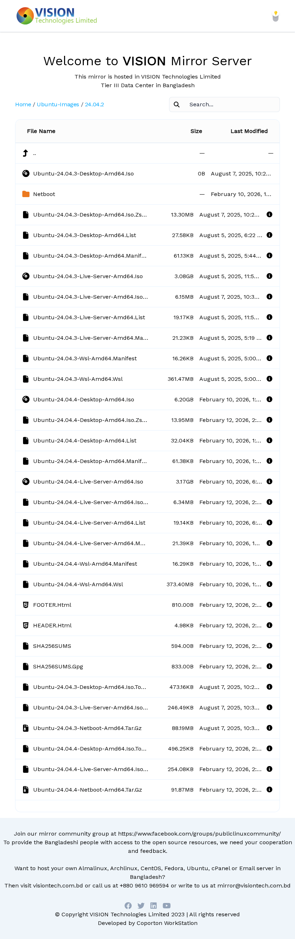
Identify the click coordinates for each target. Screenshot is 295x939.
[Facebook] (128, 906)
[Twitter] (141, 906)
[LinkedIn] (153, 906)
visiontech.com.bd (58, 885)
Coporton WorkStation (167, 923)
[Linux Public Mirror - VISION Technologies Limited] (56, 16)
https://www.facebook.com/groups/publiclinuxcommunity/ (199, 833)
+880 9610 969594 (144, 885)
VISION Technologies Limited (129, 914)
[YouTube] (167, 906)
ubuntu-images (58, 104)
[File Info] (269, 215)
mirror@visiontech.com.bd (254, 885)
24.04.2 (94, 104)
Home (23, 104)
